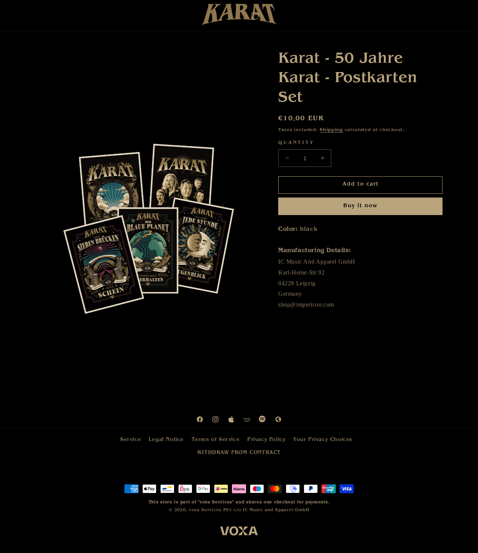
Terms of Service (216, 439)
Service (130, 439)
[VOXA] (239, 532)
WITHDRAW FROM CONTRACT (239, 453)
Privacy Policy (266, 439)
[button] (254, 15)
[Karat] (239, 16)
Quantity (296, 143)
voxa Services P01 (210, 510)
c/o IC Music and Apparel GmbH (271, 510)
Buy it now (360, 206)
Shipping (331, 130)
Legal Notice (166, 439)
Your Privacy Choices (322, 439)
